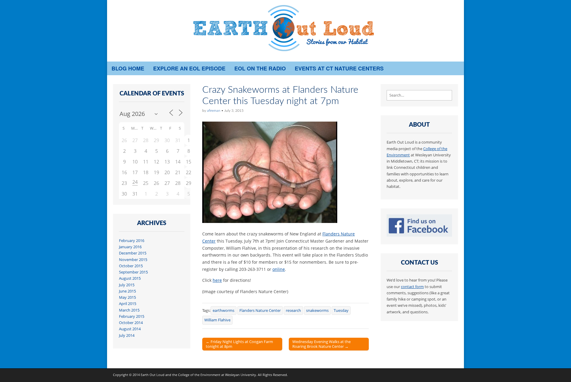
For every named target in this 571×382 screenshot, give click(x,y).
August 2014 (130, 328)
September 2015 (133, 272)
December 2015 (132, 253)
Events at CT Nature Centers (339, 68)
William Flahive (217, 320)
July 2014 (126, 335)
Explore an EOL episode (189, 68)
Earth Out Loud (152, 374)
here (217, 280)
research (293, 310)
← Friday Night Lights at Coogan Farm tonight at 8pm (239, 344)
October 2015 (131, 265)
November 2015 (133, 259)
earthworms (223, 310)
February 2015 (131, 316)
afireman (213, 110)
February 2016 (131, 240)
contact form (412, 286)
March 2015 (129, 310)
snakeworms (317, 310)
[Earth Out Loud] (285, 31)
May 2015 (127, 297)
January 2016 (130, 246)
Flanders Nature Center (260, 310)
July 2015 (126, 284)
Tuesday (341, 310)
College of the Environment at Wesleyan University (217, 374)
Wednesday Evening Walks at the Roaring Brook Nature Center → (321, 344)
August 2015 (130, 278)
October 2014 (131, 322)
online (278, 269)
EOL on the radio (260, 68)
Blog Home (128, 68)
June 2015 (127, 291)
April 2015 (127, 303)
